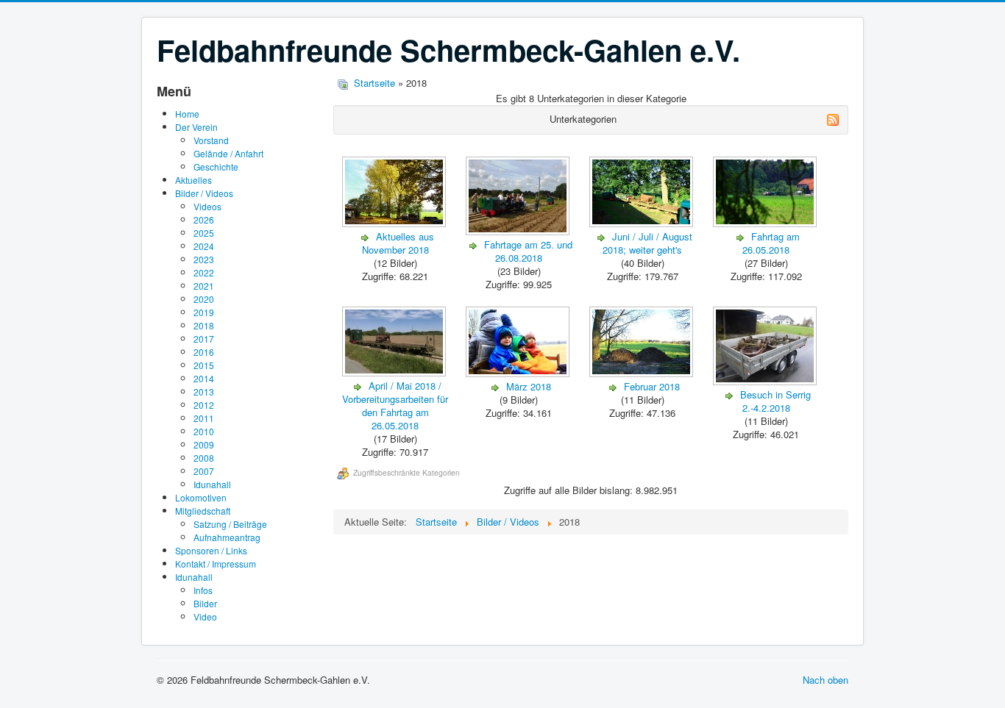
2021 (203, 285)
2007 (203, 471)
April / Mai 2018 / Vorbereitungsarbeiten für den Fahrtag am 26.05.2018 (395, 405)
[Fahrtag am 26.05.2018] (766, 223)
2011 (203, 418)
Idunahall (212, 484)
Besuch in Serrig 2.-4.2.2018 (775, 401)
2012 (203, 404)
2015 (203, 365)
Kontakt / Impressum (215, 563)
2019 (203, 312)
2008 (203, 457)
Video (205, 616)
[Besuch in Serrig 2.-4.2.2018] (766, 381)
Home (187, 113)
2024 (203, 246)
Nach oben (825, 680)
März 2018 (528, 386)
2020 (203, 299)
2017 (203, 338)
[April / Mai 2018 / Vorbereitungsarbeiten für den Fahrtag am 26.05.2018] (395, 372)
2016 (203, 352)
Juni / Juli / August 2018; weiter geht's (647, 243)
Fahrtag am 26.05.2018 (771, 243)
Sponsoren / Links (211, 550)
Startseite (374, 83)
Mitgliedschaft (202, 510)
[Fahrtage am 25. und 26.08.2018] (519, 231)
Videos (207, 206)
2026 (203, 219)
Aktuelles (193, 180)
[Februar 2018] (642, 373)
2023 (203, 259)
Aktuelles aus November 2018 (398, 243)
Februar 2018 (652, 386)
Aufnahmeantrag (226, 537)
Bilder (205, 603)
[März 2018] (519, 373)
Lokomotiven (201, 497)
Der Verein (196, 127)
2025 (203, 232)
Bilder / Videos (204, 193)
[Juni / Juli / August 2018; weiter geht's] (642, 223)
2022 (203, 272)
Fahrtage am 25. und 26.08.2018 (528, 251)
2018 (203, 325)
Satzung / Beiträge (230, 524)
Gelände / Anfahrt (228, 153)
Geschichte (215, 166)
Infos (203, 590)
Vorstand (211, 140)
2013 (203, 391)
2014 (203, 378)
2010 (203, 431)
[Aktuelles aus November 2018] (395, 223)
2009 (203, 444)
